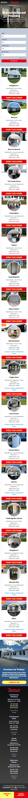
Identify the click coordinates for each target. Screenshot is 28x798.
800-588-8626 (14, 749)
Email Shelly (14, 773)
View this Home (14, 97)
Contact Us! (14, 682)
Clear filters (23, 58)
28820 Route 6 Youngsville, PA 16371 (14, 744)
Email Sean (14, 729)
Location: (4, 39)
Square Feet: (5, 52)
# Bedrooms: (5, 46)
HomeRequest (21, 794)
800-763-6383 (14, 771)
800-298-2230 (14, 727)
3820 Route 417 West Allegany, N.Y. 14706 (14, 700)
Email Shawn (14, 707)
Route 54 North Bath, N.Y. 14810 (14, 722)
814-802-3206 (14, 748)
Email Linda (14, 751)
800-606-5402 (14, 706)
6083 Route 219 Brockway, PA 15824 (14, 766)
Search (14, 61)
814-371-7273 (14, 769)
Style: (3, 33)
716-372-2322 (14, 704)
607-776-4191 (14, 726)
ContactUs (7, 794)
